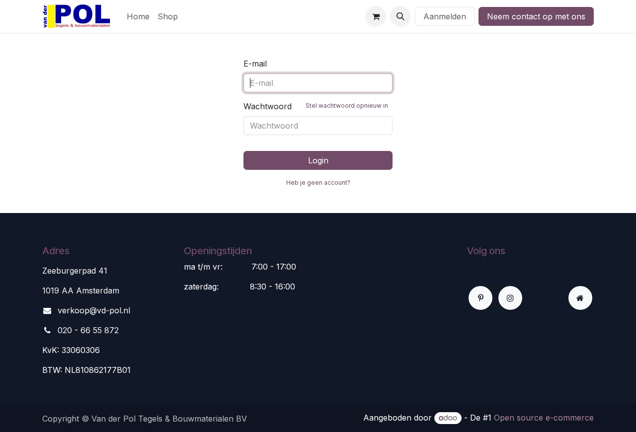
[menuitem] (138, 16)
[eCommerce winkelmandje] (375, 16)
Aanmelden (444, 16)
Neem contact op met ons (536, 16)
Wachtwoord (315, 106)
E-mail (255, 64)
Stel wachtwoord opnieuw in (347, 105)
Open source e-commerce (544, 418)
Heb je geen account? (318, 182)
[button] (400, 16)
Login (318, 160)
